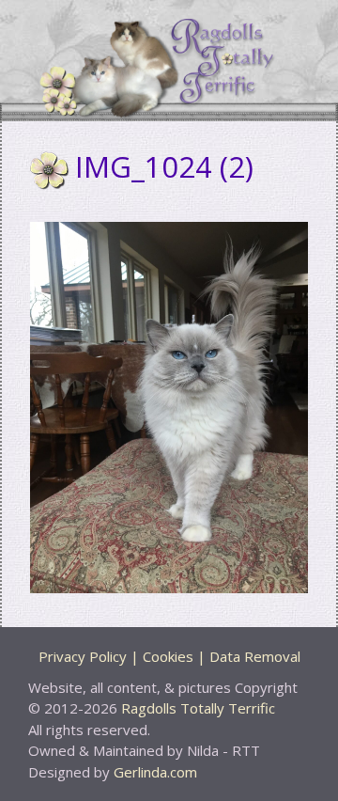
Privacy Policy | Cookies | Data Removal (169, 656)
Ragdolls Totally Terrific (198, 708)
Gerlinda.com (155, 771)
